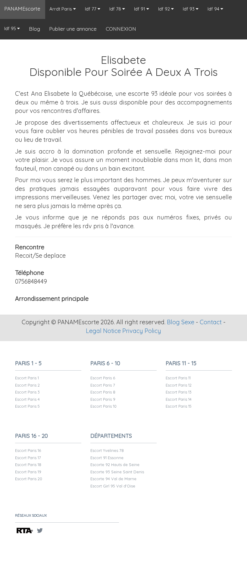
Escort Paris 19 (28, 471)
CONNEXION (121, 29)
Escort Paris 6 (102, 377)
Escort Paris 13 (179, 392)
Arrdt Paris (61, 9)
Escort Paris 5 (27, 406)
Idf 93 (189, 9)
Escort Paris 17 (28, 457)
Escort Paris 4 (27, 399)
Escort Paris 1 (27, 377)
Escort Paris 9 (102, 399)
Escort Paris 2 (27, 385)
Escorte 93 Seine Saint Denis (117, 471)
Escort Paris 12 (179, 385)
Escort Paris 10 (103, 406)
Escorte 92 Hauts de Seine (114, 464)
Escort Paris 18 (28, 464)
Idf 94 (214, 9)
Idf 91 (140, 9)
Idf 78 (115, 9)
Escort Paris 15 (179, 406)
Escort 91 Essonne (107, 457)
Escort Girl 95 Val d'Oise (112, 486)
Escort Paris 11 (178, 377)
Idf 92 (164, 9)
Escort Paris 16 (28, 450)
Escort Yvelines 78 (107, 450)
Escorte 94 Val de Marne (113, 478)
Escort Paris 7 (102, 385)
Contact (211, 322)
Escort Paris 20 (28, 478)
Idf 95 (10, 28)
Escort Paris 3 (27, 392)
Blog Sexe (180, 322)
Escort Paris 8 (102, 392)
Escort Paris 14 (179, 399)
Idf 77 (91, 9)
